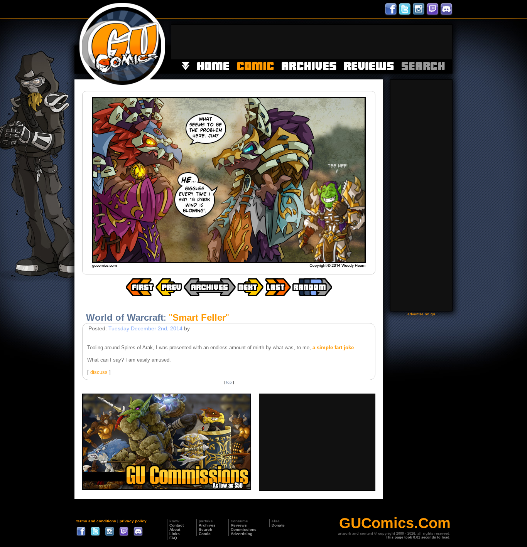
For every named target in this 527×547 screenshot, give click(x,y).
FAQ (173, 538)
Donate (278, 525)
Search (205, 529)
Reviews (239, 525)
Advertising (241, 534)
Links (174, 534)
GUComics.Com (395, 523)
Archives (207, 525)
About (174, 529)
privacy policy (133, 521)
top (229, 382)
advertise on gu (421, 314)
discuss (99, 372)
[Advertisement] (311, 42)
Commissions (244, 529)
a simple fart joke (333, 347)
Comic (205, 534)
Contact (176, 525)
